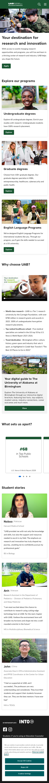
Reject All (24, 767)
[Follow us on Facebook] (5, 729)
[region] (24, 759)
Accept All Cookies (24, 761)
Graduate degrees (16, 169)
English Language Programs (22, 227)
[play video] (24, 288)
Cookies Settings (24, 774)
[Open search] (39, 4)
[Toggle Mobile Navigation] (45, 4)
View (24, 408)
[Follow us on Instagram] (10, 729)
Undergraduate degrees (20, 114)
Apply (6, 66)
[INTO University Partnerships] (18, 721)
